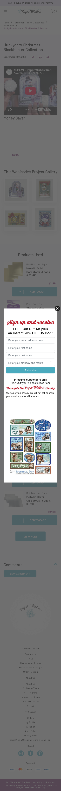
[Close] (57, 308)
